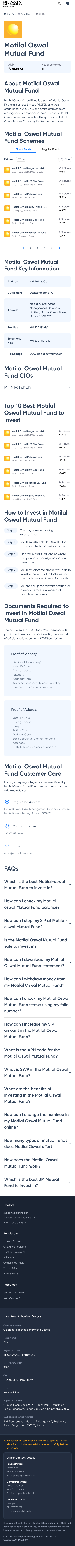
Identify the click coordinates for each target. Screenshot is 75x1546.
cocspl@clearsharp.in (24, 1493)
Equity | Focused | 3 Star (23, 236)
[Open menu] (68, 3)
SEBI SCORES (11, 1297)
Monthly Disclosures (14, 1251)
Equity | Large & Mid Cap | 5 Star (27, 172)
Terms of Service (12, 1268)
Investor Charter (12, 1241)
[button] (23, 150)
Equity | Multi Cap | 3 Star (24, 223)
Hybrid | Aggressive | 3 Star (24, 210)
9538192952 (16, 1507)
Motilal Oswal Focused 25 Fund (29, 232)
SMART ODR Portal (14, 1292)
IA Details (8, 1257)
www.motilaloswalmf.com (46, 354)
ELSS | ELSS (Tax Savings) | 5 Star (27, 185)
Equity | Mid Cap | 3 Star (23, 197)
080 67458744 (17, 1471)
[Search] (59, 3)
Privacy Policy (10, 1273)
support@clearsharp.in (15, 1212)
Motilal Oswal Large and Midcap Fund (33, 168)
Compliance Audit (13, 1262)
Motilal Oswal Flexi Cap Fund (28, 219)
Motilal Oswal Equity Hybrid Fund (30, 206)
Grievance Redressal (15, 1246)
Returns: (8, 159)
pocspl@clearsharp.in (24, 1475)
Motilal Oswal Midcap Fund (27, 194)
